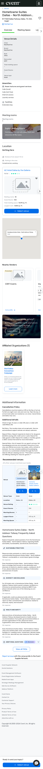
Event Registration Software (11, 676)
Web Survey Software (9, 686)
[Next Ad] (40, 191)
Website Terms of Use (9, 715)
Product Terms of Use (9, 712)
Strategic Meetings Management (13, 682)
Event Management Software (11, 673)
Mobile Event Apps (8, 679)
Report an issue (8, 656)
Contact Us (5, 697)
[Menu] (2, 3)
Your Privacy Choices (9, 703)
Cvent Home (6, 694)
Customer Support (8, 700)
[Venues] (39, 3)
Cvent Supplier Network (9, 665)
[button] (21, 238)
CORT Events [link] (10, 284)
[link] (18, 275)
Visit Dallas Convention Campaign (9, 371)
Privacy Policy (6, 708)
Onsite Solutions (7, 668)
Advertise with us (8, 718)
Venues (6, 8)
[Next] (40, 30)
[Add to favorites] (39, 18)
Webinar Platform (7, 689)
